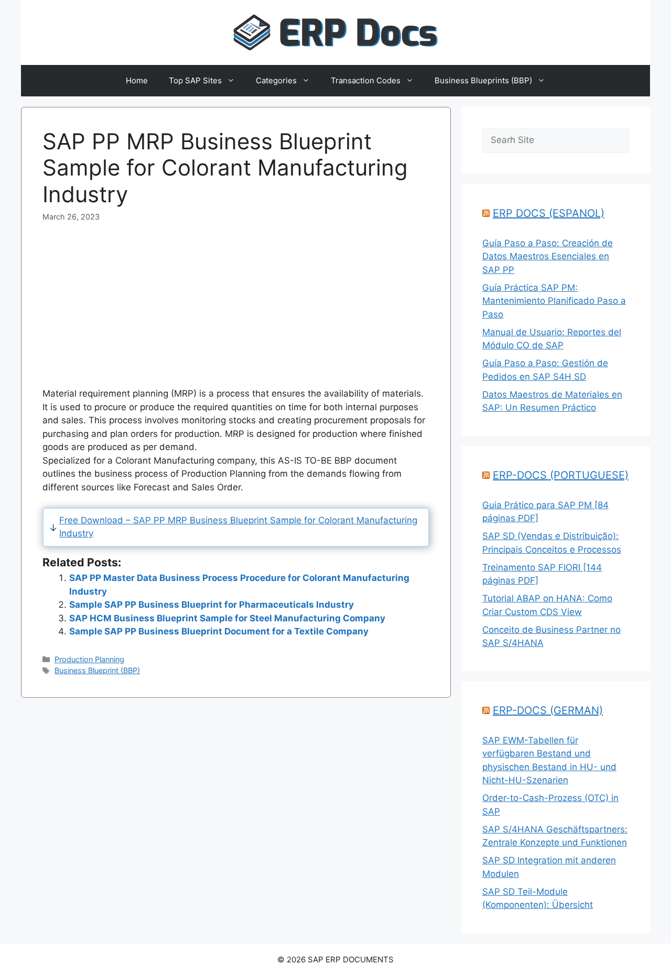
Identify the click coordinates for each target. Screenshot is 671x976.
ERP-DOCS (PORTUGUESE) (561, 475)
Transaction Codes (366, 80)
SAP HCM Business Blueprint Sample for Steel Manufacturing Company (227, 618)
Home (137, 80)
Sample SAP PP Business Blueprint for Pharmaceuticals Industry (211, 604)
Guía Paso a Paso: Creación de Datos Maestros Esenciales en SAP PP (547, 256)
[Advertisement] (235, 296)
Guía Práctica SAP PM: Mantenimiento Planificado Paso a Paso (554, 301)
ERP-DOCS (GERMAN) (548, 710)
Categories (276, 80)
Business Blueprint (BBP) (97, 670)
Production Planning (89, 659)
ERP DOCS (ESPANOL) (548, 213)
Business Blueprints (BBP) (483, 80)
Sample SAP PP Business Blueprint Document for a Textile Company (219, 631)
